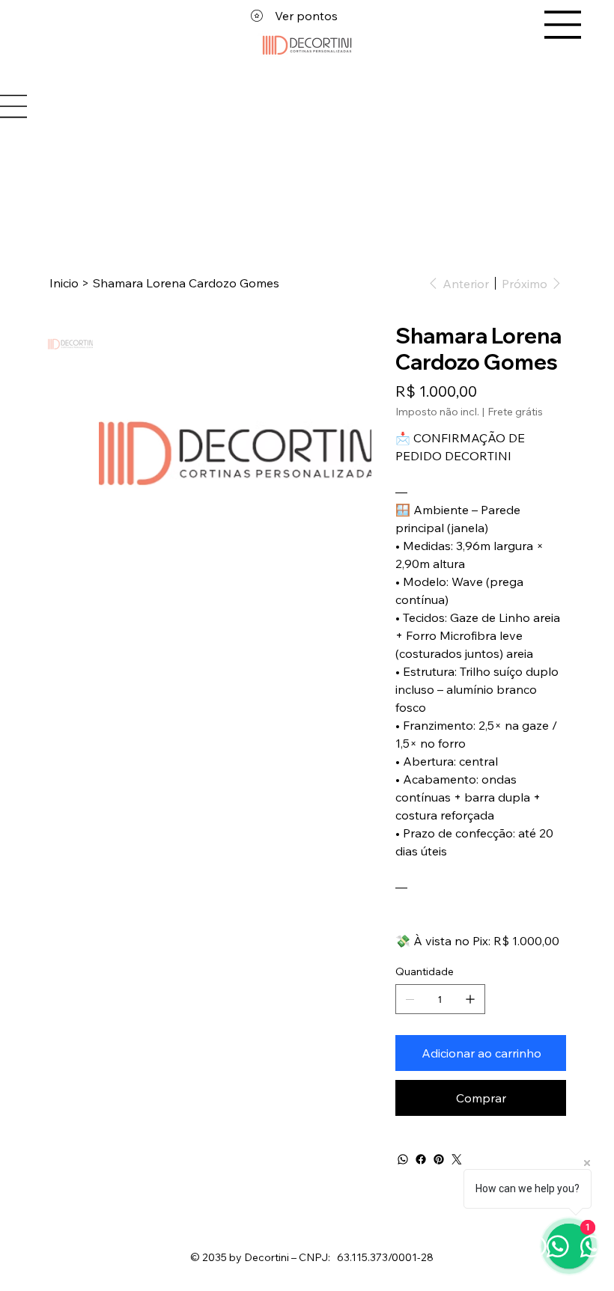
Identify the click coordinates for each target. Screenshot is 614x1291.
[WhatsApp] (402, 1159)
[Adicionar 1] (470, 999)
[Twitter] (456, 1159)
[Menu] (563, 24)
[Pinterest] (438, 1159)
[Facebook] (420, 1159)
